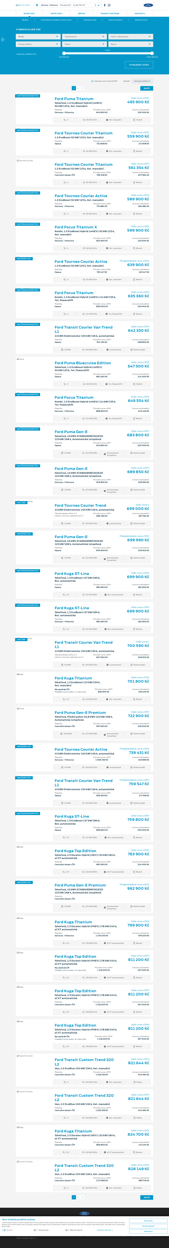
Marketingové (76, 1230)
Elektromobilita (116, 20)
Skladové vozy (90, 20)
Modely (25, 20)
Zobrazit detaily (104, 1230)
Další (147, 88)
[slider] (64, 53)
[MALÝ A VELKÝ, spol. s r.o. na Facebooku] (105, 5)
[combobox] (38, 36)
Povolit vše (148, 1221)
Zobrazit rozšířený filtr (26, 54)
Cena (107, 50)
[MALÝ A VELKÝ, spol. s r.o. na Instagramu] (110, 5)
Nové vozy (29, 13)
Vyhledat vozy (139, 64)
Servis (81, 13)
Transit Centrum (109, 13)
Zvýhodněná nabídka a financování (56, 20)
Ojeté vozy (56, 13)
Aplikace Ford (141, 20)
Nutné (9, 1230)
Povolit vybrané (148, 1226)
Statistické (43, 1230)
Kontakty (140, 13)
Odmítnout (148, 1231)
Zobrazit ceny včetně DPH (105, 81)
